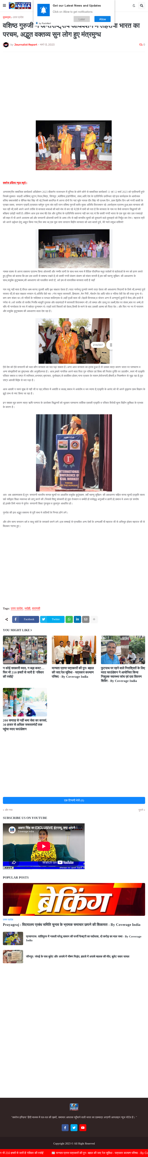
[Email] (85, 619)
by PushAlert (45, 23)
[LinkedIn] (77, 619)
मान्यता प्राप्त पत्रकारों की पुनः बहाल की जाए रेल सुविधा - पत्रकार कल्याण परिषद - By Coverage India (73, 672)
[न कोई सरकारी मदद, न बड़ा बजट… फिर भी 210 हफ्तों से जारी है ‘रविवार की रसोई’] (25, 650)
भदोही (27, 608)
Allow (102, 19)
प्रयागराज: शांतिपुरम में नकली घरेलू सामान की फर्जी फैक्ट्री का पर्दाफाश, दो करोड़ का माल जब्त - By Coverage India (83, 938)
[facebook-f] (65, 1127)
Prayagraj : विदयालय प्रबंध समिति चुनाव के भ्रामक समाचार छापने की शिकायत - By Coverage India (71, 925)
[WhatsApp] (69, 619)
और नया (9, 810)
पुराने (141, 810)
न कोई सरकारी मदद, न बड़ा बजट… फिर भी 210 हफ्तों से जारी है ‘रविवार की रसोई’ (23, 672)
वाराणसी (36, 608)
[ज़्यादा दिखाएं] (94, 619)
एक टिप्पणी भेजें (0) (74, 800)
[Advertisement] (74, 84)
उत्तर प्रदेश (18, 17)
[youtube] (82, 1127)
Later (82, 19)
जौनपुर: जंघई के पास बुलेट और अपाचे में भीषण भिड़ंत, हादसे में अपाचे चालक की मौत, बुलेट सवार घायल (77, 956)
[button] (4, 5)
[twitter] (74, 1127)
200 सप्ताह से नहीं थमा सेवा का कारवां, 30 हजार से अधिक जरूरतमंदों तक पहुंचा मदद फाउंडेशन (25, 725)
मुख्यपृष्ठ (7, 17)
